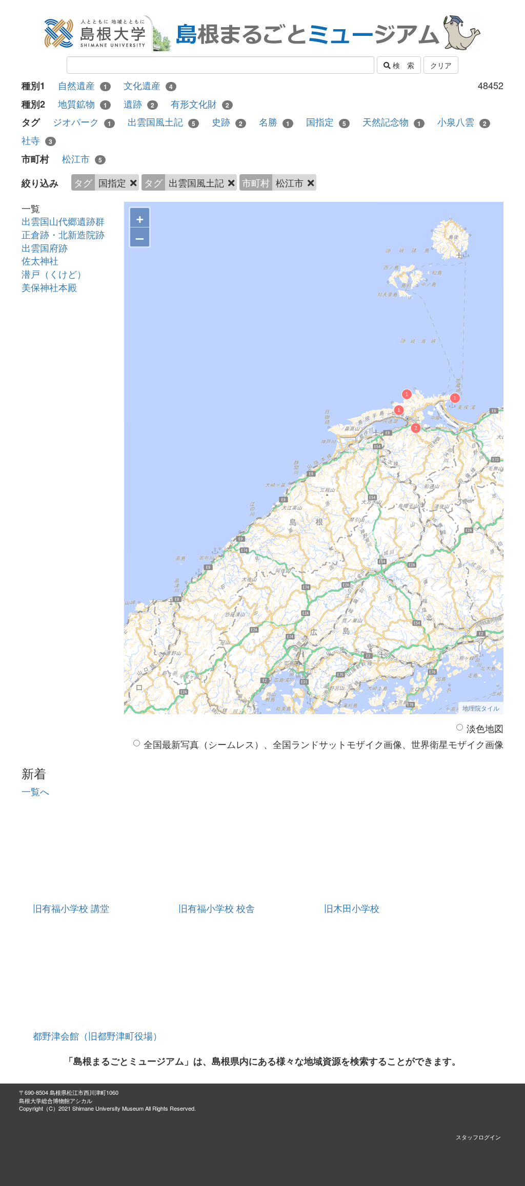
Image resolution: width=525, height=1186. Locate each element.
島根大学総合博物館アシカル (55, 1100)
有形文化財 (200, 103)
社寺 (37, 140)
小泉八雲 (462, 121)
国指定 (326, 121)
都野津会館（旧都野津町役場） (97, 1035)
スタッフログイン (478, 1137)
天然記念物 (391, 121)
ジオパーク (82, 121)
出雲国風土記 (161, 121)
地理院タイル (480, 707)
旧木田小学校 (351, 907)
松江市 (82, 158)
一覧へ (35, 791)
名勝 (274, 121)
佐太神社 (40, 260)
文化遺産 (148, 85)
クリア (441, 65)
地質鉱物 (82, 103)
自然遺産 (82, 85)
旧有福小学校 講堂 (71, 907)
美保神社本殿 (49, 287)
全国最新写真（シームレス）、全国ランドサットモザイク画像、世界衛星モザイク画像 (323, 744)
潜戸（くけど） (54, 273)
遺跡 (139, 103)
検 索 (402, 65)
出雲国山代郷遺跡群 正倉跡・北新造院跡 (68, 227)
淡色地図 (485, 728)
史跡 (227, 121)
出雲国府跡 (45, 247)
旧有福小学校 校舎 (216, 907)
